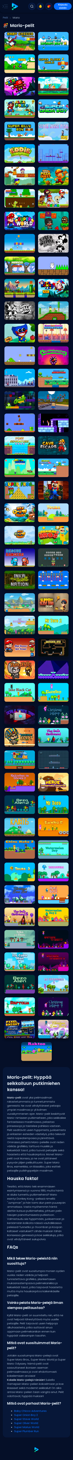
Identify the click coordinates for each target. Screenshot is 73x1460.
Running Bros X (48, 540)
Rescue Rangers (15, 563)
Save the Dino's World (17, 608)
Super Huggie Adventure (19, 473)
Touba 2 (10, 877)
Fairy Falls (11, 675)
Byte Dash (45, 675)
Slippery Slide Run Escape (53, 608)
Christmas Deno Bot (17, 900)
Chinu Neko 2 (13, 855)
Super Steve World (16, 69)
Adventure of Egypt (16, 742)
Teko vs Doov (13, 944)
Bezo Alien (11, 989)
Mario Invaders (48, 585)
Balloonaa (45, 877)
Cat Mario (11, 361)
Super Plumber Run (50, 91)
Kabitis (9, 832)
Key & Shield (12, 518)
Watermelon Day (49, 855)
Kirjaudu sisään (63, 6)
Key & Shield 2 (13, 540)
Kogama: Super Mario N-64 (53, 406)
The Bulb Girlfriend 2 (16, 922)
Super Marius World (16, 91)
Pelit (5, 17)
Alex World (11, 114)
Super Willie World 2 (16, 316)
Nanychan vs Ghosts (51, 944)
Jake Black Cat (14, 698)
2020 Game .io (14, 383)
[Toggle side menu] (4, 6)
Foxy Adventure (14, 451)
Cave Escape (47, 451)
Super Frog (12, 495)
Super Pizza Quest (49, 181)
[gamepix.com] (15, 6)
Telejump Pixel (47, 765)
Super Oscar (46, 204)
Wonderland (46, 653)
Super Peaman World (17, 181)
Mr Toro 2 (44, 630)
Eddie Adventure (15, 159)
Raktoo (26, 1057)
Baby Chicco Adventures (19, 46)
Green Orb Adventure (51, 563)
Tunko (43, 698)
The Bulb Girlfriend (49, 742)
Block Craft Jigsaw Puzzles (53, 495)
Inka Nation (12, 585)
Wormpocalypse (49, 361)
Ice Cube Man (13, 967)
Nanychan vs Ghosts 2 (52, 967)
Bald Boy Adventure (50, 383)
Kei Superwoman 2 (50, 989)
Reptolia (10, 1012)
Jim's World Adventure (52, 226)
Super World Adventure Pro (19, 226)
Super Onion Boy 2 (49, 46)
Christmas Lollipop (50, 720)
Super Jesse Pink (48, 136)
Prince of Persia (48, 428)
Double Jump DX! (15, 765)
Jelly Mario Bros (14, 428)
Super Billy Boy (14, 136)
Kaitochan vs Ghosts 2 (18, 787)
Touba (43, 518)
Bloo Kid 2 (45, 316)
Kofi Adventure (47, 159)
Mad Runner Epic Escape (19, 653)
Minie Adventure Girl (50, 473)
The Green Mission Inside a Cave (19, 406)
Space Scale (13, 720)
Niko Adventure (14, 204)
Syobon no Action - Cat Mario (53, 271)
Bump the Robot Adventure (53, 338)
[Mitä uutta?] (40, 6)
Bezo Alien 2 (12, 810)
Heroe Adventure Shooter (53, 787)
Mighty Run (12, 293)
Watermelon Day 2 (50, 922)
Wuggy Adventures (16, 338)
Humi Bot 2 (45, 900)
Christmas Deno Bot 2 (51, 1034)
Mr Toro (43, 810)
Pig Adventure (13, 249)
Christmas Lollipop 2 (51, 1012)
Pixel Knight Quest (15, 1034)
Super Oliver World (49, 69)
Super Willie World (49, 249)
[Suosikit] (48, 6)
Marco (9, 271)
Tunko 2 (44, 832)
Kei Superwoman (15, 630)
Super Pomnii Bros (49, 293)
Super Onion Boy (48, 114)
